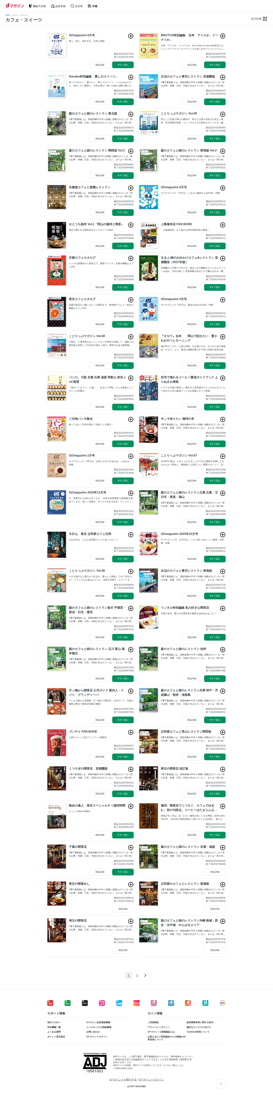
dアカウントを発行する (123, 1079)
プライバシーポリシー (159, 1027)
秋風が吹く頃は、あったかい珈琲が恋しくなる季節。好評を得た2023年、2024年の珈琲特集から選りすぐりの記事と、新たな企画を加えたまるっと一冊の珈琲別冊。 (193, 817)
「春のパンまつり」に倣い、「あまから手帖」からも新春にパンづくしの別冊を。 (101, 389)
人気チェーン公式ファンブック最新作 (88, 737)
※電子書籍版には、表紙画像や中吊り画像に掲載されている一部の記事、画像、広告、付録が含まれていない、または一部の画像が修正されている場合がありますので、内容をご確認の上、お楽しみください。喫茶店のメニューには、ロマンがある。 (101, 891)
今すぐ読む (123, 65)
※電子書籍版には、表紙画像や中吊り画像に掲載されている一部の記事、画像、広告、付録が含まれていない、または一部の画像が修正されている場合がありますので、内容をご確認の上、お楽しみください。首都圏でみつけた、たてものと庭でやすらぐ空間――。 (101, 195)
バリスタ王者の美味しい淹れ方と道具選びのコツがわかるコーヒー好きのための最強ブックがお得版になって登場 (193, 389)
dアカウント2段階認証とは (161, 1032)
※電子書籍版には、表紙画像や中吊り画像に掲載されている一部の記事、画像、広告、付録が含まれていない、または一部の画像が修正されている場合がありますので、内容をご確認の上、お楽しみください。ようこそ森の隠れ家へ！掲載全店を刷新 (193, 158)
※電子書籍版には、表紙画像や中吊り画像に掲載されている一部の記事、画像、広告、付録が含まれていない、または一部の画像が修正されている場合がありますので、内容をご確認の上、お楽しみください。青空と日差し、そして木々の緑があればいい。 (193, 702)
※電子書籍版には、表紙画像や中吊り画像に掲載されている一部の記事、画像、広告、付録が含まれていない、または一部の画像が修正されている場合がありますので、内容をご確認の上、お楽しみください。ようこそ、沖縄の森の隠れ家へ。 (193, 932)
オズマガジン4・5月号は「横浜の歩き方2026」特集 (187, 305)
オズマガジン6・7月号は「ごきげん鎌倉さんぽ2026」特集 (190, 193)
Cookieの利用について (198, 1032)
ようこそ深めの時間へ (80, 811)
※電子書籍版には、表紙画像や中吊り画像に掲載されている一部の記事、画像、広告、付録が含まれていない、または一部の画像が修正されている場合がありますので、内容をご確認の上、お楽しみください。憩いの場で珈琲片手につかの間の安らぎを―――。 (101, 854)
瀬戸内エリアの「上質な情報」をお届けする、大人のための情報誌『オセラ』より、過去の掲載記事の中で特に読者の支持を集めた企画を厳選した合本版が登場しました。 (193, 348)
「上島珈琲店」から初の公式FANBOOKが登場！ (185, 230)
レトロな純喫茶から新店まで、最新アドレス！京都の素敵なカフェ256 (101, 265)
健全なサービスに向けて (199, 1027)
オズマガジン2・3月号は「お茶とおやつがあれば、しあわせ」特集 (100, 463)
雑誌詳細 (99, 65)
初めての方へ (54, 1022)
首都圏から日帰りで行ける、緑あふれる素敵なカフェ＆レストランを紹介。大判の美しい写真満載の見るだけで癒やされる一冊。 (193, 270)
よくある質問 (54, 1032)
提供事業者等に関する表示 (200, 1022)
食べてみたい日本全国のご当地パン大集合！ (91, 424)
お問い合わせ (93, 1032)
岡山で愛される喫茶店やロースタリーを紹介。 (92, 230)
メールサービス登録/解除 (98, 1027)
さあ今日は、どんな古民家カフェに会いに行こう (93, 539)
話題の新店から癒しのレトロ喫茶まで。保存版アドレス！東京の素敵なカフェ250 (101, 307)
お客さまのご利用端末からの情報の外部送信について (167, 1038)
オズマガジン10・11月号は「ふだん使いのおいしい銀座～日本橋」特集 (192, 541)
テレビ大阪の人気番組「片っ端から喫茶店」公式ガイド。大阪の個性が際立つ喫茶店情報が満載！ (101, 702)
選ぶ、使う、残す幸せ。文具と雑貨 (87, 41)
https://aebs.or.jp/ (123, 1068)
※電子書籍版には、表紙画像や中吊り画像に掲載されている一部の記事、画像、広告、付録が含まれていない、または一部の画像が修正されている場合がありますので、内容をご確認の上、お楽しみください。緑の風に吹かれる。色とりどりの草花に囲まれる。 (193, 504)
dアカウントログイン (97, 1036)
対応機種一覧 (54, 1027)
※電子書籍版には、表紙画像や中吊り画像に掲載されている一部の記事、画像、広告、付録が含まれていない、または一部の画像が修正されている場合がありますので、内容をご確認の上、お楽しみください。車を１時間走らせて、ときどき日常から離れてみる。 (193, 656)
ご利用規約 (153, 1022)
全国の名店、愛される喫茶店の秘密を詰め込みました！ (189, 613)
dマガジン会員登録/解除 (98, 1022)
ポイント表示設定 (56, 1036)
